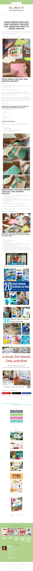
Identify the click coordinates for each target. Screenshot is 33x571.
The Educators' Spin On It (16, 9)
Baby (16, 421)
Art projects (15, 395)
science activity (24, 31)
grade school (24, 395)
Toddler (16, 418)
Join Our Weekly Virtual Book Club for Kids (16, 539)
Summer (18, 397)
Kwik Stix (16, 208)
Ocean (27, 395)
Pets (29, 395)
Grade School (16, 411)
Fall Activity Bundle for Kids (4, 538)
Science (7, 395)
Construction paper (6, 113)
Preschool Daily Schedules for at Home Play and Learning (28, 539)
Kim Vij (14, 549)
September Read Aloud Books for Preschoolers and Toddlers (22, 539)
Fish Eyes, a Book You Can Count (10, 123)
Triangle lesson (6, 211)
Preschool (15, 397)
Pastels (10, 117)
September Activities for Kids (10, 538)
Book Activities (19, 395)
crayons (29, 206)
